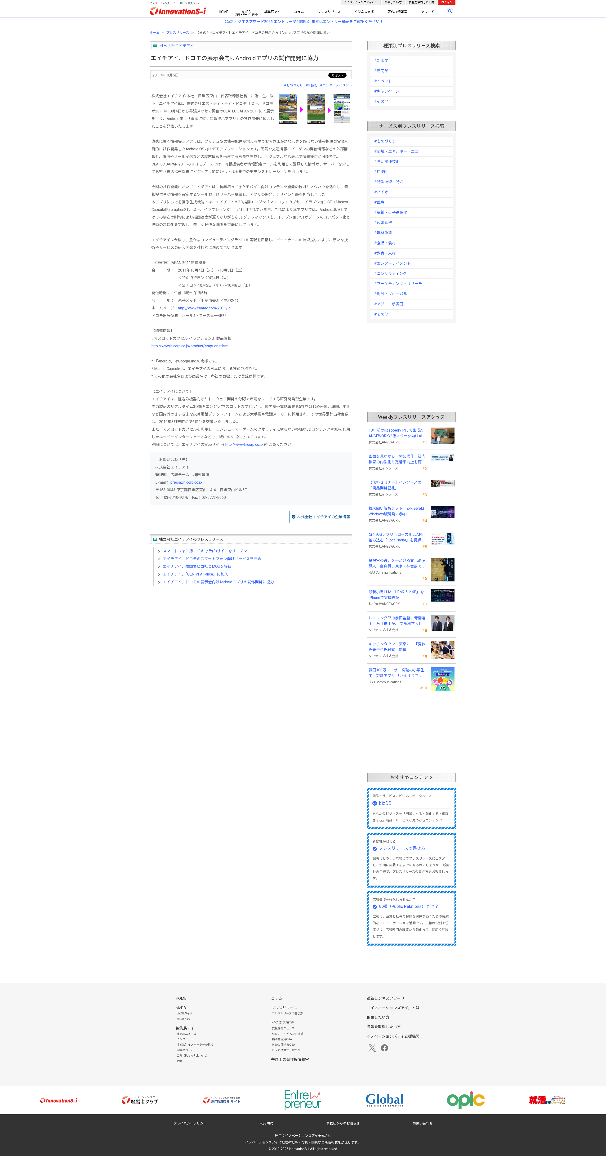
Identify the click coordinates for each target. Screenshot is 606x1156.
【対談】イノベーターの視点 (195, 1044)
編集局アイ (272, 12)
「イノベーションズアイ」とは (393, 1008)
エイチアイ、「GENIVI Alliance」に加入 (195, 574)
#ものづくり (293, 85)
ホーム (155, 33)
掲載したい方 (393, 2)
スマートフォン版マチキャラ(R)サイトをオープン (205, 551)
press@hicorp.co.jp (186, 482)
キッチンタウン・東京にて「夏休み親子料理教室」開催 (397, 647)
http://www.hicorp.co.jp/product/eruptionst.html (190, 346)
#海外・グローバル (390, 294)
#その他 (381, 101)
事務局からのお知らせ (343, 1123)
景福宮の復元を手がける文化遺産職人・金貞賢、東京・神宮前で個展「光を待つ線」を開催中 (397, 563)
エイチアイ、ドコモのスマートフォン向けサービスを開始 (212, 559)
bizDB (246, 12)
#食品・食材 (385, 243)
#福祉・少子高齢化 (390, 212)
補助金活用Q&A (282, 1039)
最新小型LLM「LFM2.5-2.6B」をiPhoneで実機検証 (396, 595)
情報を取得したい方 (421, 2)
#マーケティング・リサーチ (398, 283)
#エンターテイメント (336, 85)
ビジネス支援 (364, 12)
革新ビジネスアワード (386, 998)
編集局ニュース (186, 1033)
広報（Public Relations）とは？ (409, 906)
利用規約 (266, 1123)
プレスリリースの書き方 (402, 848)
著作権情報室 (397, 12)
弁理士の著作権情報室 (290, 1059)
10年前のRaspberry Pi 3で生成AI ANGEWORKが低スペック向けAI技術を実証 (398, 433)
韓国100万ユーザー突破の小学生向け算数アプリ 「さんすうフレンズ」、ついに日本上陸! (397, 673)
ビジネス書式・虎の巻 (286, 1050)
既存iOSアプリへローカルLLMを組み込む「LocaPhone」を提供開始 (397, 537)
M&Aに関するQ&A (283, 1044)
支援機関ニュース (283, 1028)
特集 (179, 1061)
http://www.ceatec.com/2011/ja (204, 308)
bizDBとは (183, 1019)
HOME (223, 12)
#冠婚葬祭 (383, 222)
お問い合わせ (423, 1123)
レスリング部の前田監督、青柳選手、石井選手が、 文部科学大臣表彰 (397, 621)
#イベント (383, 81)
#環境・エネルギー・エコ (396, 151)
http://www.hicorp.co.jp (244, 444)
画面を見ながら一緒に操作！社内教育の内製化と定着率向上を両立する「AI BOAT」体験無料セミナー (397, 459)
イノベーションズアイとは (361, 2)
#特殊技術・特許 (388, 182)
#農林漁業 (383, 233)
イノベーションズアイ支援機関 (393, 1036)
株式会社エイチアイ (177, 46)
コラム (299, 12)
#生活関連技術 (387, 161)
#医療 (379, 202)
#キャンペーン (386, 91)
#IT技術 (311, 85)
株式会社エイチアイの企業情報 (323, 517)
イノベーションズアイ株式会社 (308, 1136)
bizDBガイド (185, 1013)
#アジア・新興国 (388, 304)
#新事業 (381, 60)
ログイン (447, 2)
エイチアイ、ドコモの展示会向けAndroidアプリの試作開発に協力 (218, 582)
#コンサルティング (390, 273)
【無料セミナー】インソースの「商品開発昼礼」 (395, 485)
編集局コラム (185, 1050)
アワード (427, 12)
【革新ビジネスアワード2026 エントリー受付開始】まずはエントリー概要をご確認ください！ (303, 21)
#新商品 (381, 71)
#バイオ (381, 192)
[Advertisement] (251, 631)
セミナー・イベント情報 (287, 1033)
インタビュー (185, 1039)
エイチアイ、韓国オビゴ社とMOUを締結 (197, 566)
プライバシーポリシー (190, 1123)
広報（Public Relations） (193, 1055)
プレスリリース (329, 12)
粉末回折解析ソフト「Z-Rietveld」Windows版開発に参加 (397, 511)
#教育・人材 (385, 253)
